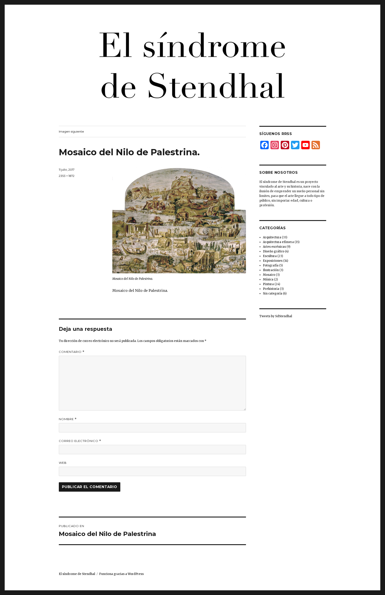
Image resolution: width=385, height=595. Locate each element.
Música (268, 279)
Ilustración (271, 270)
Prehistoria (271, 289)
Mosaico (269, 275)
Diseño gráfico (273, 251)
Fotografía (271, 265)
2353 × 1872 (66, 176)
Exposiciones (273, 261)
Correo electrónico (80, 441)
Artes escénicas (274, 247)
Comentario (71, 352)
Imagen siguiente (71, 131)
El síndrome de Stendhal (77, 574)
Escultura (270, 256)
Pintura (268, 284)
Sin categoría (272, 293)
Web (63, 462)
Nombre (68, 419)
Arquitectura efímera (278, 242)
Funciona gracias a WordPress (121, 574)
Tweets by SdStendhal (275, 316)
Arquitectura (272, 237)
